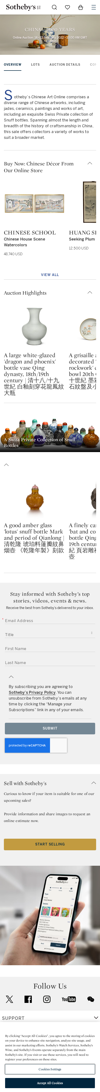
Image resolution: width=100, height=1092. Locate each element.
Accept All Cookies (50, 1083)
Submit (50, 728)
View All (50, 275)
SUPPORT (13, 1018)
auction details (65, 64)
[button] (50, 167)
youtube (69, 999)
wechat (90, 999)
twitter (9, 999)
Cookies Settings (50, 1069)
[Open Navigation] (93, 7)
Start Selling (50, 844)
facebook (28, 999)
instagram (46, 999)
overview (12, 64)
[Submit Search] (54, 7)
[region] (50, 1057)
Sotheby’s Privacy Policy (32, 692)
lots (35, 64)
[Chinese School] (34, 203)
